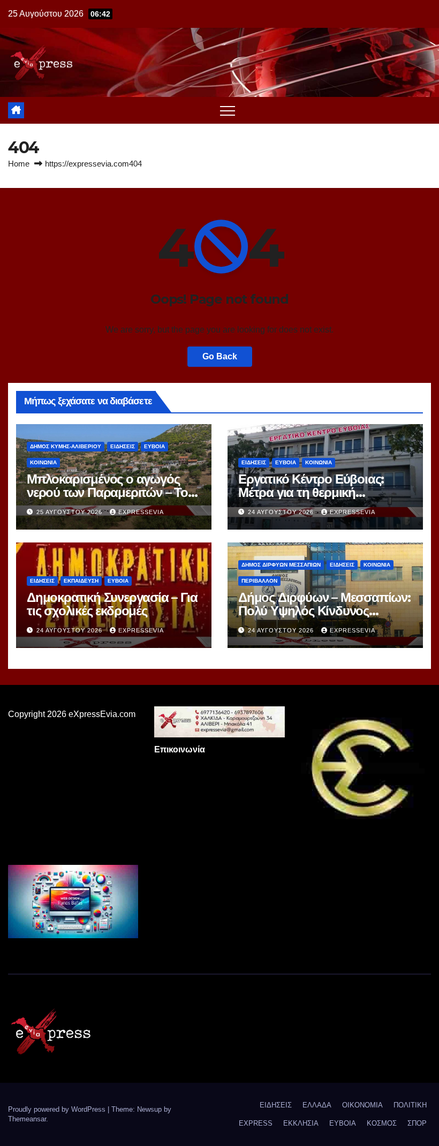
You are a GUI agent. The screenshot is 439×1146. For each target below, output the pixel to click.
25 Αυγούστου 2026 (70, 512)
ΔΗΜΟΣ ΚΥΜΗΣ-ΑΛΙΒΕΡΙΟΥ (65, 446)
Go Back (219, 356)
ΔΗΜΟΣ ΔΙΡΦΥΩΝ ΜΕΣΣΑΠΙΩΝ (281, 565)
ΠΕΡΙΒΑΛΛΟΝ (259, 581)
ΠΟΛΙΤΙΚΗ (410, 1105)
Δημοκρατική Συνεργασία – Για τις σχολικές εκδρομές (112, 604)
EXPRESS (256, 1123)
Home (18, 163)
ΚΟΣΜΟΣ (382, 1123)
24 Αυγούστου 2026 (282, 512)
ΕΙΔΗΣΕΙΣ (122, 446)
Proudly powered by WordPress (58, 1109)
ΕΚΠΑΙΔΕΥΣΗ (81, 581)
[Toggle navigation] (227, 110)
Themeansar (27, 1119)
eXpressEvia (141, 512)
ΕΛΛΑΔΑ (316, 1105)
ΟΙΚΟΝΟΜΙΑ (362, 1105)
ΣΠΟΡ (417, 1123)
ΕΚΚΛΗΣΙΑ (301, 1123)
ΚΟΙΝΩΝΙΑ (43, 462)
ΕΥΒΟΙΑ (154, 446)
